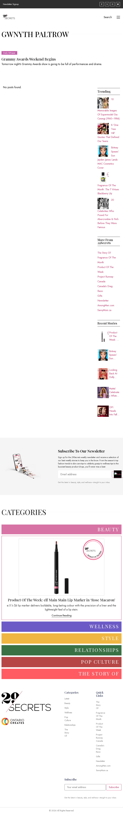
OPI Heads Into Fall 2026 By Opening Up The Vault (113, 411)
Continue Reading (62, 615)
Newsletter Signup (11, 4)
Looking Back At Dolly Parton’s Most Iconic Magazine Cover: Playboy (114, 373)
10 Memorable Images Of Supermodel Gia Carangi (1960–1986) (109, 109)
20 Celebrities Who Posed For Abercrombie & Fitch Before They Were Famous (108, 213)
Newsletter (103, 300)
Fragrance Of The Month (107, 260)
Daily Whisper (9, 52)
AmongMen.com (106, 305)
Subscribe (114, 787)
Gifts (100, 296)
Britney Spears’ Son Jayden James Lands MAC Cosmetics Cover (114, 355)
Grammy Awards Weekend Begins (29, 59)
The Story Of (104, 252)
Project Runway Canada (105, 279)
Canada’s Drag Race (105, 289)
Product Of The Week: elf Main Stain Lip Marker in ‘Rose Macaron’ (114, 336)
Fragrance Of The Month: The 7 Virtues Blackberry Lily (108, 189)
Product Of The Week (106, 269)
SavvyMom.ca (104, 310)
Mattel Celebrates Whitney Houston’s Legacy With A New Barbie (114, 392)
